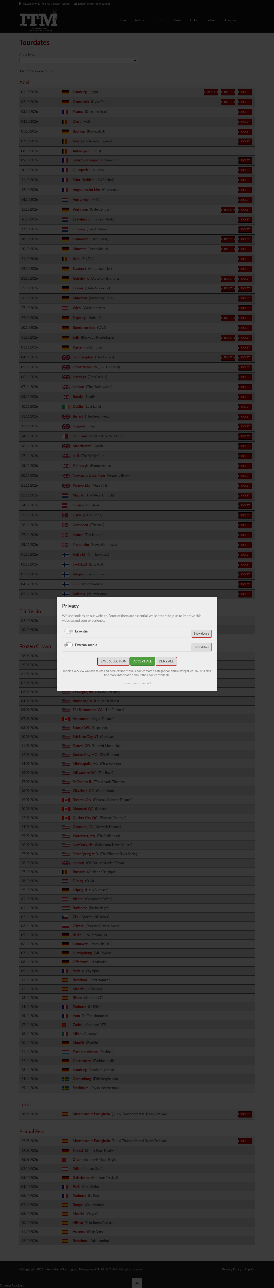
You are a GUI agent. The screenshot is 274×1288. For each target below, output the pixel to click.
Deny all (166, 661)
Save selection (113, 661)
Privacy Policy (131, 683)
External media (86, 645)
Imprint (146, 683)
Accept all (142, 661)
